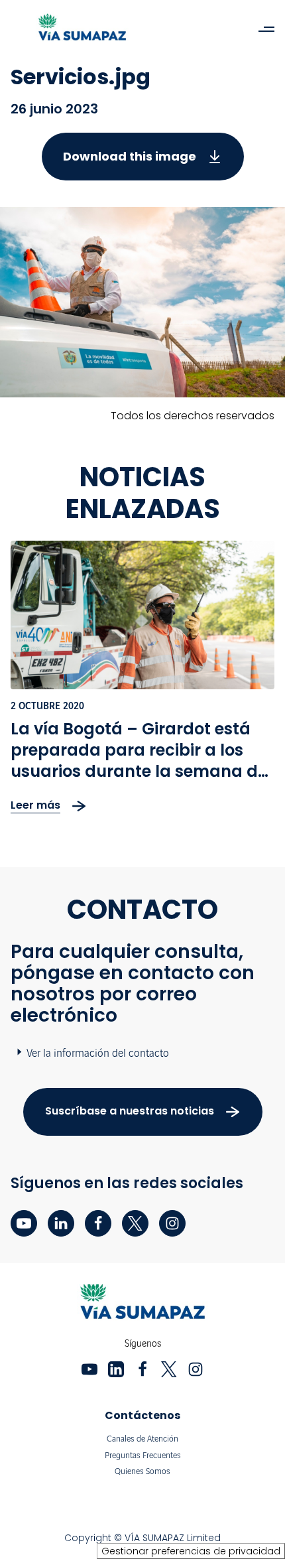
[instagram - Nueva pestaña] (172, 1223)
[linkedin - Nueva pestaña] (61, 1223)
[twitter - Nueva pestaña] (135, 1223)
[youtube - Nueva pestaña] (24, 1223)
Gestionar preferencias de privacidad (190, 1551)
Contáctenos (142, 1415)
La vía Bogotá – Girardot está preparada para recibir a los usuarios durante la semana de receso (139, 760)
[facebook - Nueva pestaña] (98, 1223)
